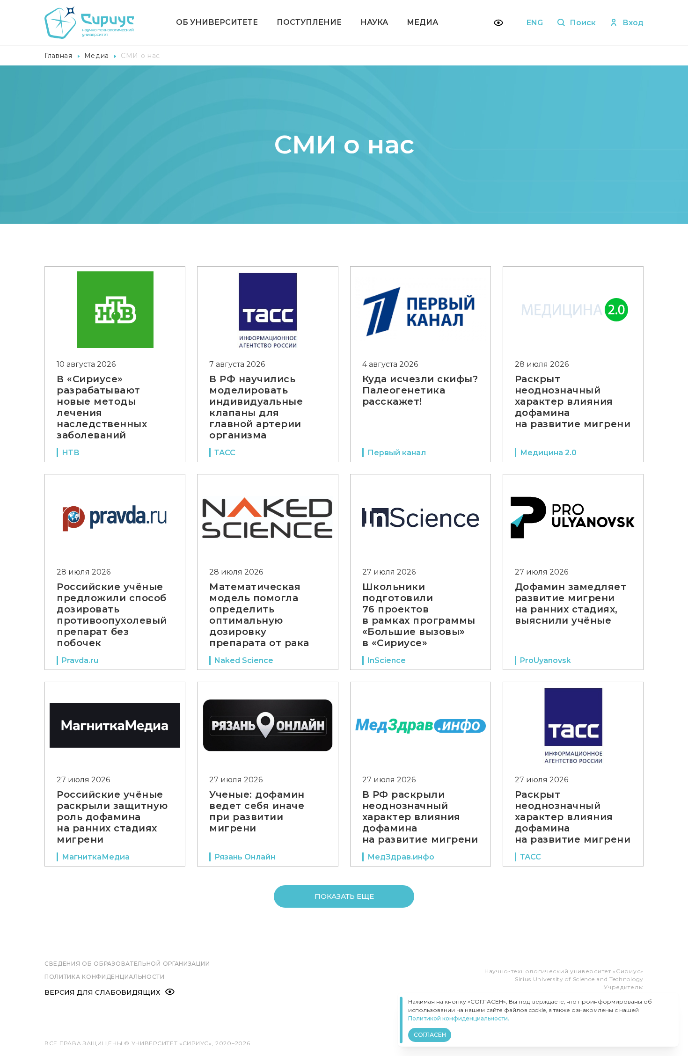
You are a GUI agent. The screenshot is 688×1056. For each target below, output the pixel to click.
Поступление (309, 22)
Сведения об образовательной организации (127, 963)
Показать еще (344, 896)
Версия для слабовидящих (102, 992)
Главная (58, 55)
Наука (374, 22)
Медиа (422, 22)
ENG (535, 22)
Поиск (583, 22)
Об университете (217, 22)
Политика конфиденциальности (104, 976)
